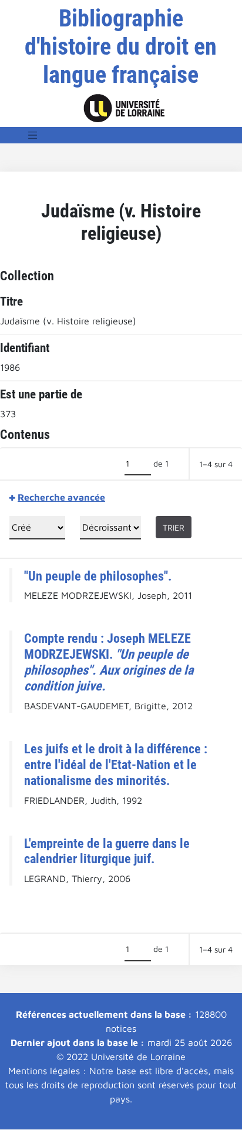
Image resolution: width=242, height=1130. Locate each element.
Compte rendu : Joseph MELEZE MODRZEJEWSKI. (109, 662)
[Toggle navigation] (33, 135)
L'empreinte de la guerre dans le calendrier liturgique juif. (107, 851)
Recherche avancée (61, 497)
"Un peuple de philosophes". (98, 576)
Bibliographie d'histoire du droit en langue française (121, 47)
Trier (173, 527)
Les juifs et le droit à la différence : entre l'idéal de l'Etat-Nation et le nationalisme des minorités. (115, 764)
